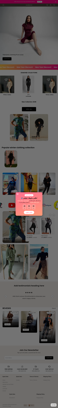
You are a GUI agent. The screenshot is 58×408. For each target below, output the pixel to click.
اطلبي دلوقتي (29, 212)
